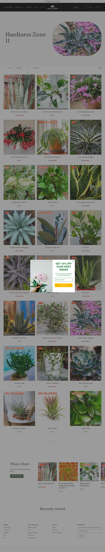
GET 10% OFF (63, 285)
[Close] (73, 261)
